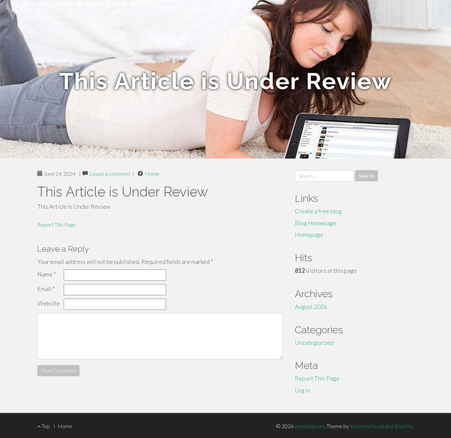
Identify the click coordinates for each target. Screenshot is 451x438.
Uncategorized (314, 342)
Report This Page (56, 224)
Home (152, 173)
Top (45, 426)
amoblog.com (310, 426)
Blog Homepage (315, 223)
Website (48, 303)
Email (46, 288)
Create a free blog (318, 211)
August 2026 (311, 306)
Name (46, 274)
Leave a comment (110, 173)
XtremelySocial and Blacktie (381, 426)
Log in (302, 390)
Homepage (309, 234)
